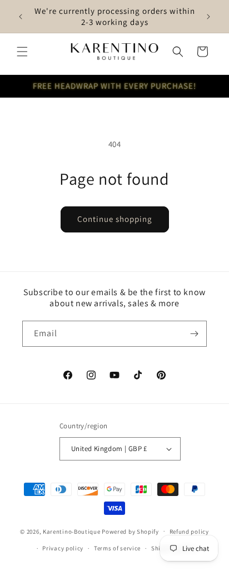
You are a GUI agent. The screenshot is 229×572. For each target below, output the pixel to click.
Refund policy (189, 531)
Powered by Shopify (130, 531)
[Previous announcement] (20, 16)
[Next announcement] (208, 16)
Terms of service (117, 548)
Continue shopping (114, 219)
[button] (22, 51)
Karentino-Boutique (72, 531)
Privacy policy (62, 548)
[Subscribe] (194, 334)
